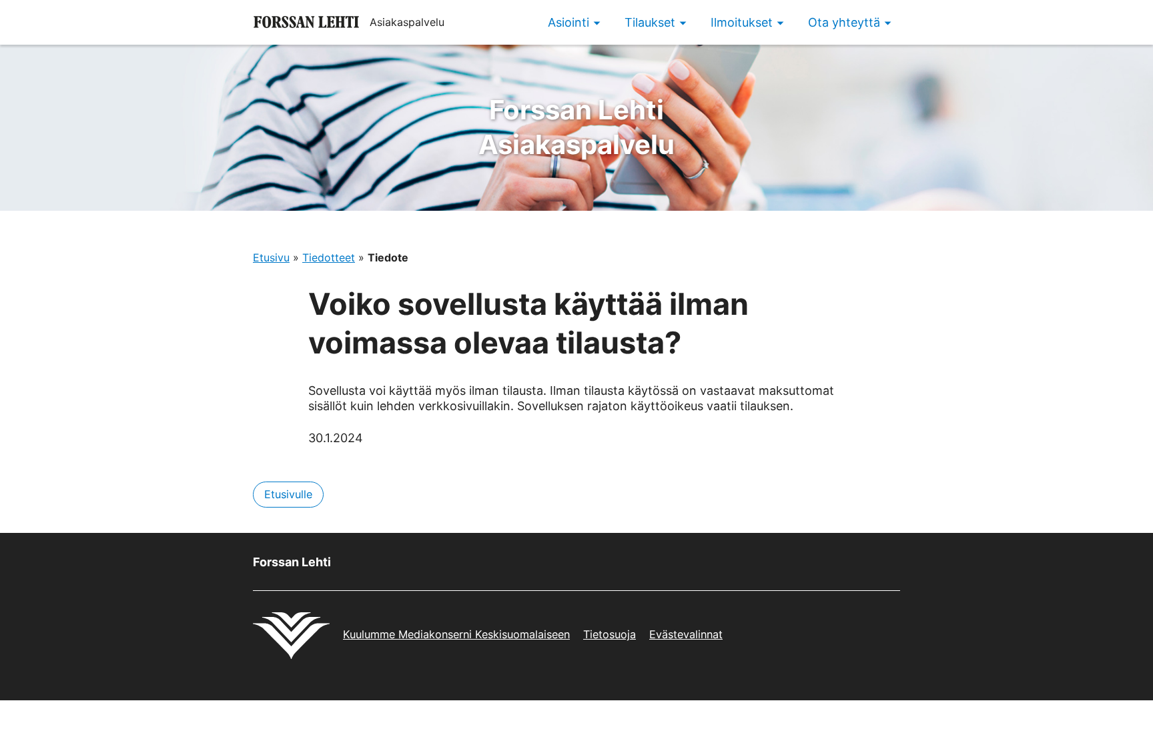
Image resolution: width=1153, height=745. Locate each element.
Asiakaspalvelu (576, 127)
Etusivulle (288, 494)
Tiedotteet (328, 257)
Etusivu (271, 257)
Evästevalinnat (686, 634)
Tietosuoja (609, 634)
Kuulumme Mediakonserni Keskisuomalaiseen (456, 634)
